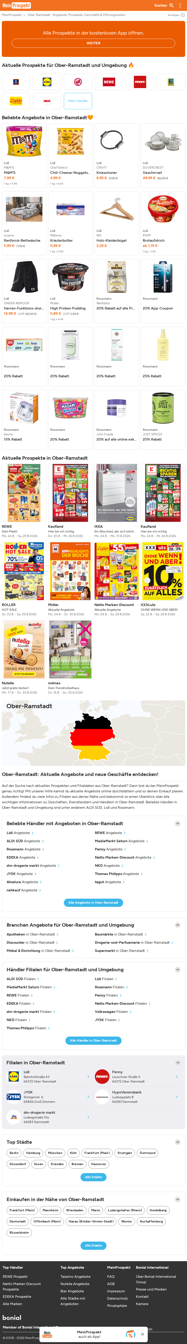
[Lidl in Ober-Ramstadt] (47, 82)
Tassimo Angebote (75, 1276)
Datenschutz (117, 1298)
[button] (180, 5)
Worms (126, 1221)
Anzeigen (174, 15)
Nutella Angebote (74, 1284)
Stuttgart (124, 1153)
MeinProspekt (12, 15)
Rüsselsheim (19, 1233)
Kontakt (142, 1296)
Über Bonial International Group (156, 1279)
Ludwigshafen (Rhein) (125, 1210)
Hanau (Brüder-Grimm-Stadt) (91, 1221)
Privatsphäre (117, 1305)
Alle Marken (12, 1304)
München (55, 1153)
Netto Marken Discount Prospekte (22, 1286)
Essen (38, 1164)
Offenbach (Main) (47, 1221)
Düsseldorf (18, 1164)
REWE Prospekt (15, 1276)
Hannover (98, 1164)
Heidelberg (158, 1210)
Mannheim (51, 1210)
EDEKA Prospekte (17, 1296)
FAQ (110, 1276)
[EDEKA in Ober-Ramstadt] (171, 82)
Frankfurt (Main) (97, 1153)
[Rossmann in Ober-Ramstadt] (78, 82)
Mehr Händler (78, 101)
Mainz (95, 1210)
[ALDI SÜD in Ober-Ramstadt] (16, 82)
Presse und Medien (151, 1289)
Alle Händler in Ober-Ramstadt (93, 1040)
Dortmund (147, 1153)
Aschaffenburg (151, 1221)
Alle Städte (93, 1177)
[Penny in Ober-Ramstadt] (140, 82)
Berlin (14, 1153)
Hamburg (33, 1153)
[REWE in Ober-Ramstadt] (109, 82)
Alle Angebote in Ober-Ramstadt (93, 903)
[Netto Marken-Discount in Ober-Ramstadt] (16, 101)
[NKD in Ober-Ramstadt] (47, 101)
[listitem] (24, 155)
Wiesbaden (74, 1210)
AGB (111, 1284)
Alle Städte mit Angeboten (72, 1301)
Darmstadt (18, 1221)
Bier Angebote (72, 1291)
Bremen (77, 1164)
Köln (73, 1153)
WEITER (93, 43)
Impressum (116, 1291)
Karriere (142, 1304)
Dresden (57, 1164)
